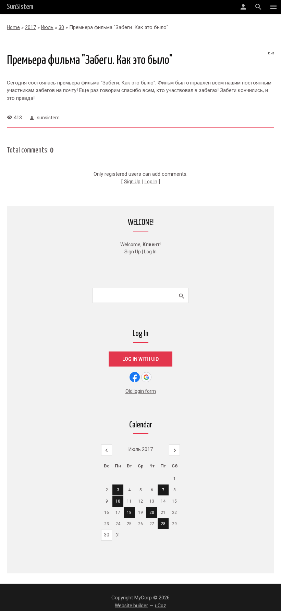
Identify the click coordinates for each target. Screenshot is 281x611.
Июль (47, 27)
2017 (30, 27)
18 (129, 512)
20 (151, 512)
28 (163, 523)
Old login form (140, 391)
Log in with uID (140, 359)
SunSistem (20, 6)
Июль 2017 (141, 449)
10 (117, 501)
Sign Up (132, 181)
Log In (151, 181)
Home (13, 27)
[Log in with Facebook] (135, 377)
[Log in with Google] (146, 377)
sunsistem (48, 117)
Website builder (131, 605)
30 (61, 27)
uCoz (160, 605)
